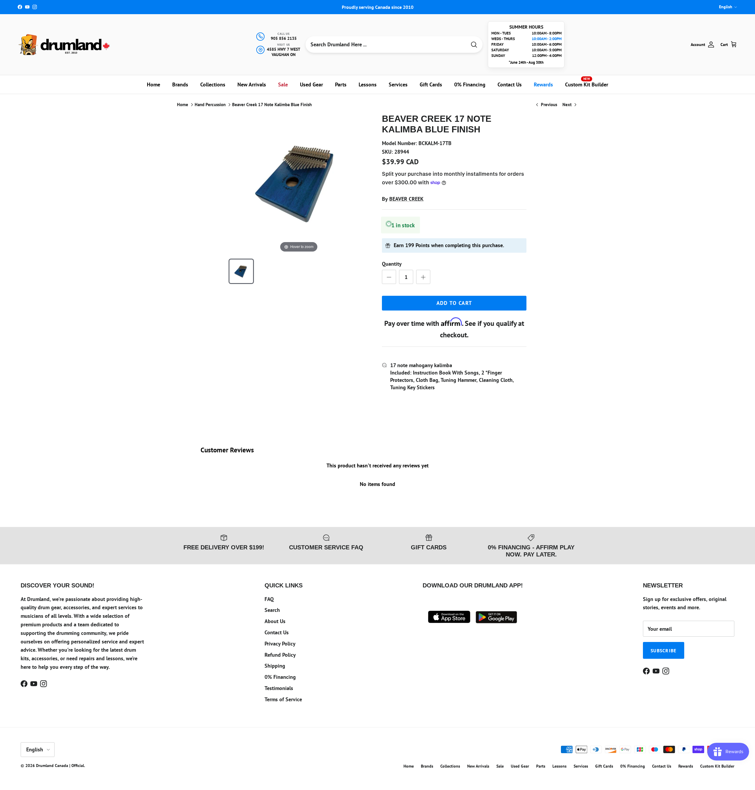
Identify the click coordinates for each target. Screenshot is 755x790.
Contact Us (510, 84)
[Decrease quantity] (389, 277)
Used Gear (311, 84)
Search (272, 610)
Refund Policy (280, 654)
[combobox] (386, 44)
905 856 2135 (284, 38)
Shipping (275, 665)
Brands (180, 84)
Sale (283, 84)
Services (398, 84)
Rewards (543, 84)
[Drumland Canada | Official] (65, 44)
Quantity (392, 263)
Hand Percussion (210, 104)
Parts (341, 84)
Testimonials (279, 688)
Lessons (368, 84)
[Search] (474, 45)
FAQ (269, 599)
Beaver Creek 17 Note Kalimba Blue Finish (272, 104)
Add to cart (454, 303)
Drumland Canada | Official (60, 765)
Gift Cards (431, 84)
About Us (275, 621)
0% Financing (469, 84)
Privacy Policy (280, 643)
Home (153, 84)
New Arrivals (251, 84)
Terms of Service (283, 699)
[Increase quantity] (423, 277)
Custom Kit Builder (586, 82)
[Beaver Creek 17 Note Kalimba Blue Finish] (241, 271)
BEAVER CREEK (406, 199)
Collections (212, 84)
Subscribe (664, 650)
